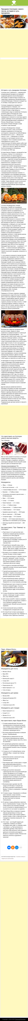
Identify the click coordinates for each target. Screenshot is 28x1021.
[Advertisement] (14, 43)
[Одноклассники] (13, 847)
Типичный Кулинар (20, 1019)
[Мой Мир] (17, 847)
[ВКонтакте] (9, 847)
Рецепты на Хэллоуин (8, 858)
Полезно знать (20, 856)
